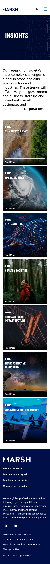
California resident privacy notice (19, 539)
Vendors (21, 544)
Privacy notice (24, 534)
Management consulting (15, 486)
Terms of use (9, 534)
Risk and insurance (12, 468)
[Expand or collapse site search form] (37, 9)
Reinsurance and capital (15, 474)
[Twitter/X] (6, 525)
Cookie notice (33, 544)
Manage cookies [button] (11, 549)
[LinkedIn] (15, 525)
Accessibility (9, 544)
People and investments (15, 480)
